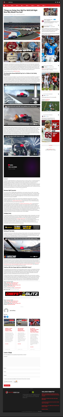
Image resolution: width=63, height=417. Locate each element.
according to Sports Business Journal (26, 203)
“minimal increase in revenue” (17, 200)
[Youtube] (59, 2)
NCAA (27, 5)
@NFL (48, 95)
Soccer (32, 5)
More (43, 5)
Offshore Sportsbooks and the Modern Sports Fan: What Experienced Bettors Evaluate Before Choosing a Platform (50, 394)
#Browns (43, 68)
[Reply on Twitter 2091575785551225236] (42, 143)
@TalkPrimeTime (15, 282)
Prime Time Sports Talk (13, 283)
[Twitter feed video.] (50, 106)
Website (5, 375)
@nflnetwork (48, 99)
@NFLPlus (47, 100)
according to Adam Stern (21, 218)
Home (4, 5)
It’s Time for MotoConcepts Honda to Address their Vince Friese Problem (34, 330)
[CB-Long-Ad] (22, 295)
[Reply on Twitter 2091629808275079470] (42, 63)
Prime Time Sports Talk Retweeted (48, 25)
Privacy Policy (40, 411)
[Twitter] (55, 2)
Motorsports (23, 14)
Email (5, 371)
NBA (17, 5)
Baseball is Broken (45, 409)
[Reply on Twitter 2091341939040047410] (42, 112)
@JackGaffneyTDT (17, 287)
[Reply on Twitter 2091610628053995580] (42, 91)
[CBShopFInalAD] (22, 61)
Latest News (18, 14)
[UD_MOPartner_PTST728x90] (22, 229)
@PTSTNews (9, 282)
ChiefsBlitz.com (50, 149)
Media (38, 5)
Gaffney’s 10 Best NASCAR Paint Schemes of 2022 (8, 329)
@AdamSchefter (53, 26)
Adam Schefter (46, 26)
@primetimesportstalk (11, 286)
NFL (7, 5)
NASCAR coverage (17, 71)
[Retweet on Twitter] (43, 65)
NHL (22, 5)
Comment (6, 356)
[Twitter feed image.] (50, 48)
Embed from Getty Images (14, 289)
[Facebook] (57, 2)
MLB (12, 5)
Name (5, 368)
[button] (59, 5)
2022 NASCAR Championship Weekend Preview (21, 329)
